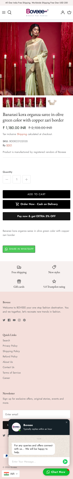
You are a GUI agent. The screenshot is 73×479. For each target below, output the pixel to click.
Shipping (22, 134)
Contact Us (8, 367)
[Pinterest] (24, 320)
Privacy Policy (10, 346)
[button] (66, 422)
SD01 (9, 145)
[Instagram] (19, 320)
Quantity (7, 172)
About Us (8, 362)
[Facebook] (9, 320)
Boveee (14, 467)
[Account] (62, 12)
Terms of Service (12, 373)
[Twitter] (4, 320)
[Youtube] (14, 320)
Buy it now (36, 216)
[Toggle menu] (3, 12)
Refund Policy (10, 356)
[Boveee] (36, 12)
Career (6, 378)
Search (6, 340)
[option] (36, 58)
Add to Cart (36, 194)
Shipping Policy (11, 351)
